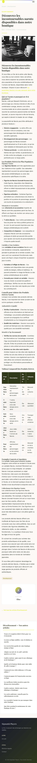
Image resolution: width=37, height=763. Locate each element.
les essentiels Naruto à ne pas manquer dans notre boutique (18, 90)
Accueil (4, 6)
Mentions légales (7, 748)
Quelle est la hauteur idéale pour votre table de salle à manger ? (18, 665)
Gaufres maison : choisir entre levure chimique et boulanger (15, 689)
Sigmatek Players (9, 724)
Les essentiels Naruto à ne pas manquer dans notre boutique (18, 701)
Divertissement (11, 6)
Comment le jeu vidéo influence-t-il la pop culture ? (17, 671)
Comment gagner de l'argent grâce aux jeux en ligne (17, 677)
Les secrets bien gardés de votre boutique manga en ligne (17, 647)
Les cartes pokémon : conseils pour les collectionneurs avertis (16, 695)
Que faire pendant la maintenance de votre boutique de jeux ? (17, 707)
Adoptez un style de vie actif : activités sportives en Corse (16, 653)
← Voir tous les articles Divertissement (14, 610)
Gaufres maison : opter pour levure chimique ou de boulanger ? (18, 659)
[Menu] (33, 1)
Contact (4, 751)
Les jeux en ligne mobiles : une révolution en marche (18, 641)
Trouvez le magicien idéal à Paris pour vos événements (17, 635)
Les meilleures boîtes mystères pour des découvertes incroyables (16, 683)
